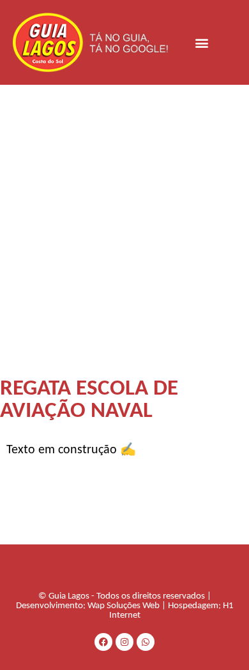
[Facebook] (103, 642)
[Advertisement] (124, 215)
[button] (202, 42)
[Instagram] (124, 642)
